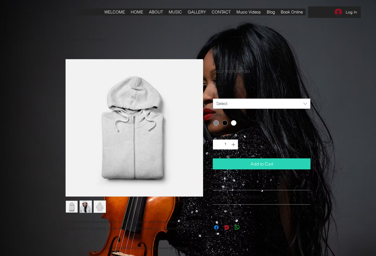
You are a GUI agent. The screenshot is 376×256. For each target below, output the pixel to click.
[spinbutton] (225, 144)
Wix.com (182, 248)
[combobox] (261, 103)
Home (71, 39)
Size (218, 93)
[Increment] (233, 144)
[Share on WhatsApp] (237, 227)
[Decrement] (217, 144)
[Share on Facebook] (216, 227)
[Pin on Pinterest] (227, 227)
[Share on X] (247, 227)
